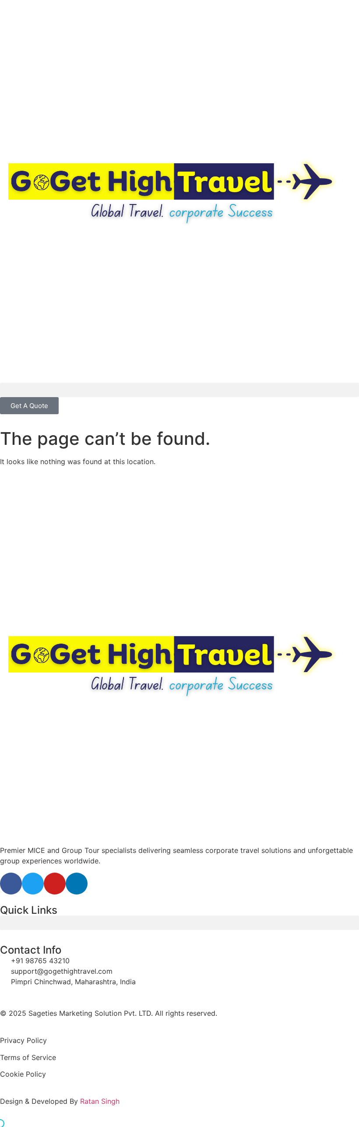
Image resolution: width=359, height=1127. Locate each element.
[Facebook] (11, 884)
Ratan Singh (100, 1101)
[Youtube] (55, 884)
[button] (179, 390)
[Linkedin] (77, 884)
